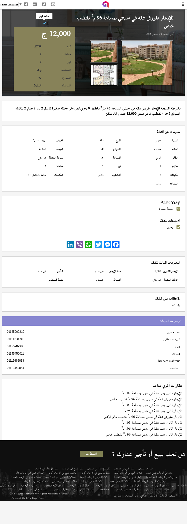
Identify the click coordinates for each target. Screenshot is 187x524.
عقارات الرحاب (29, 485)
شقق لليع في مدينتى (124, 468)
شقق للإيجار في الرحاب (46, 468)
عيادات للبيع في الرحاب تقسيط (149, 481)
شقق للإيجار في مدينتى (98, 468)
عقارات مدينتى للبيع (84, 489)
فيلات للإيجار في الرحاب (35, 481)
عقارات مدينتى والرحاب (127, 489)
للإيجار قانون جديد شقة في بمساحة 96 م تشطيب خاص (144, 434)
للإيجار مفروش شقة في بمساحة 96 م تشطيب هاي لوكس (143, 416)
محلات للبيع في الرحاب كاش (95, 473)
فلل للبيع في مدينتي (130, 485)
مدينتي (172, 496)
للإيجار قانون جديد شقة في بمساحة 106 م (152, 428)
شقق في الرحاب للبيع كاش (159, 473)
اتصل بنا (118, 496)
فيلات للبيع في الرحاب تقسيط (94, 477)
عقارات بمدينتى (60, 489)
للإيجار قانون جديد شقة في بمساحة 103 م (152, 405)
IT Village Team (35, 498)
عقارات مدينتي (145, 468)
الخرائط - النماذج (149, 496)
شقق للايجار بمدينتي (52, 485)
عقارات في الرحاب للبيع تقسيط (161, 477)
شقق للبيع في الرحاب (72, 468)
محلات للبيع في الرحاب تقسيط (60, 477)
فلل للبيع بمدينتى (8, 485)
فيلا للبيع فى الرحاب (79, 485)
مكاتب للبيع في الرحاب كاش (62, 473)
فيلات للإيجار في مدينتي (64, 481)
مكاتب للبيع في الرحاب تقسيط (25, 477)
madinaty (104, 489)
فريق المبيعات (131, 496)
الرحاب (163, 496)
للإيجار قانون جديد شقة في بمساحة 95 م (152, 410)
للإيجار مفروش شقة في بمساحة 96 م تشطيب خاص (146, 399)
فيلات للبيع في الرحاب (92, 481)
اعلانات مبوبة (15, 489)
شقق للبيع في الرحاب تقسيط (127, 477)
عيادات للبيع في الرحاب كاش (29, 473)
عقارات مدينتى (179, 485)
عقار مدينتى (151, 489)
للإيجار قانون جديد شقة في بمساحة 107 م (152, 393)
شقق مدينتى (168, 489)
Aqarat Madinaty (48, 493)
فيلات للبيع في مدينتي (118, 481)
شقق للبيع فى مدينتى (156, 485)
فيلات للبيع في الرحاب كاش (128, 473)
